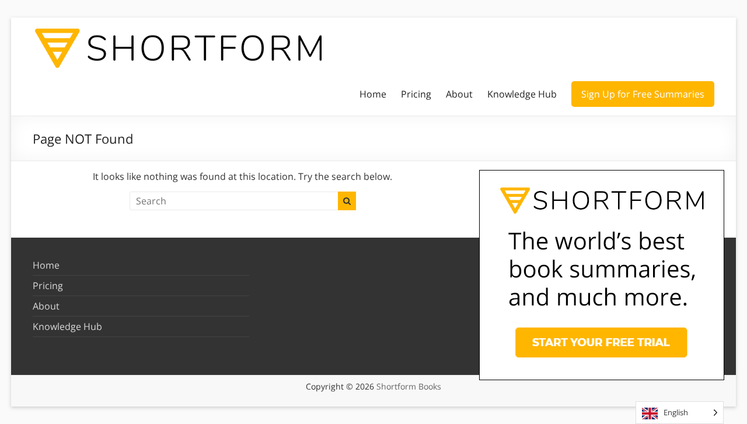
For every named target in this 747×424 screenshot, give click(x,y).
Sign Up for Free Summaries (642, 94)
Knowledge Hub (522, 94)
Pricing (416, 94)
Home (372, 94)
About (459, 94)
